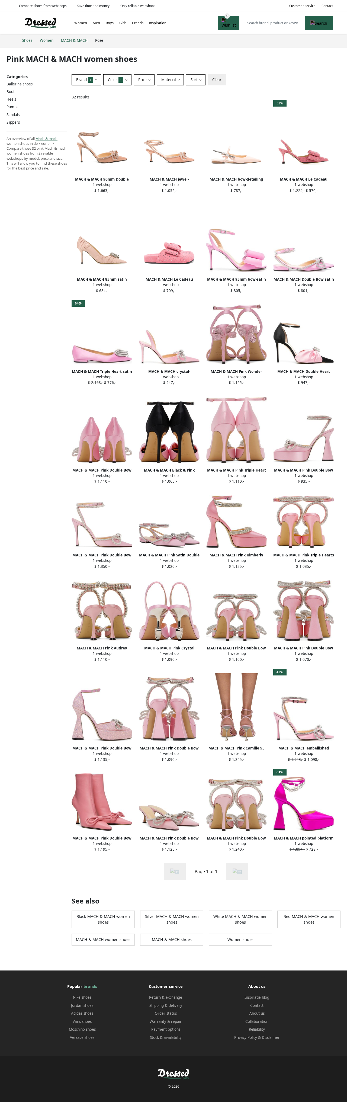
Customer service (302, 6)
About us (257, 1013)
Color (115, 79)
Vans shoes (82, 1021)
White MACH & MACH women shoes (240, 919)
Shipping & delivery (165, 1005)
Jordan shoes (82, 1005)
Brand (84, 79)
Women (80, 22)
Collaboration (256, 1021)
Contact (327, 6)
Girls (122, 22)
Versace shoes (82, 1037)
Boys (110, 22)
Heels (11, 99)
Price (143, 79)
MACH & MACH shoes (172, 939)
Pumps (12, 106)
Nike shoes (82, 997)
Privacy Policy (245, 1037)
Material (169, 79)
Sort (195, 79)
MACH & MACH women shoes (103, 939)
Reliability (257, 1029)
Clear (216, 79)
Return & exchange (165, 997)
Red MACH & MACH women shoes (309, 919)
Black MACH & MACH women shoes (103, 919)
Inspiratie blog (257, 997)
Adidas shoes (82, 1013)
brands (90, 986)
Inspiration (157, 22)
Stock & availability (166, 1037)
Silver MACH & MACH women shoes (172, 919)
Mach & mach (46, 138)
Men (96, 22)
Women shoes (240, 939)
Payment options (165, 1029)
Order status (166, 1013)
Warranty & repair (166, 1021)
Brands (137, 22)
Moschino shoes (82, 1029)
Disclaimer (271, 1037)
